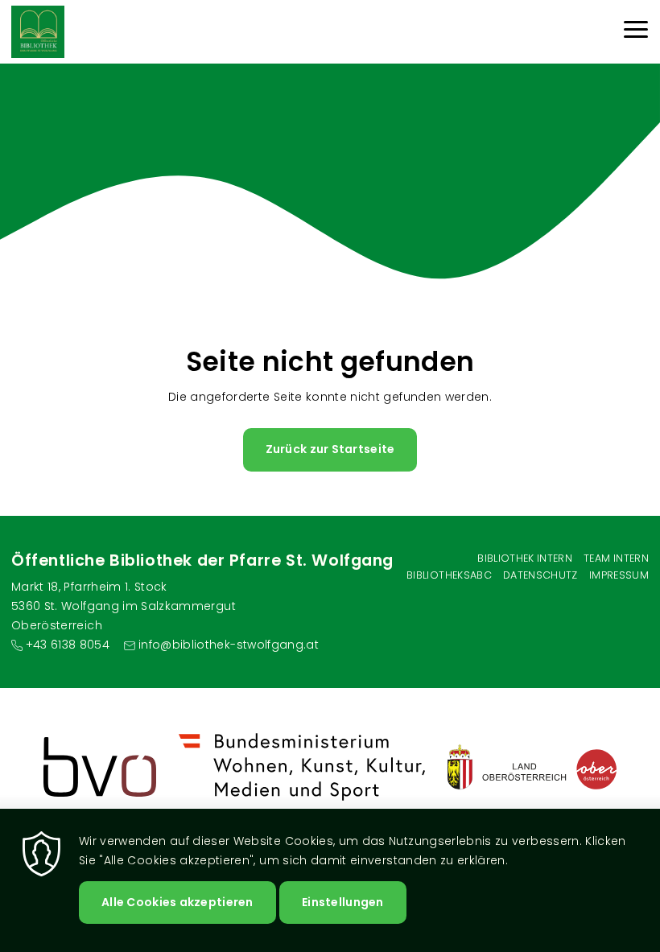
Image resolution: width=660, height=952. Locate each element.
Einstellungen (343, 902)
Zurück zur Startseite (330, 449)
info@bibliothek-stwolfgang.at (228, 645)
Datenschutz (540, 575)
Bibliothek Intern (524, 558)
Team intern (616, 558)
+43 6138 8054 (67, 645)
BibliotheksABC (449, 575)
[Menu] (636, 31)
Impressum (619, 575)
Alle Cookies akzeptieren (177, 902)
